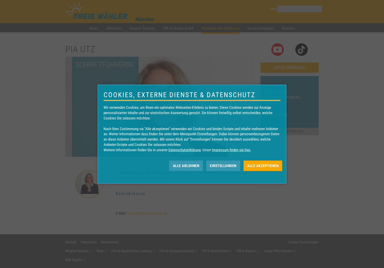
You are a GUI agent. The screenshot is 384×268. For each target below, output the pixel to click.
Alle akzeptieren (262, 165)
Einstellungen (223, 165)
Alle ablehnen (186, 165)
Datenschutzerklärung (184, 150)
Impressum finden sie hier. (231, 150)
